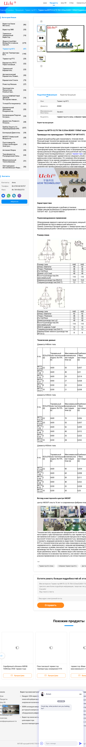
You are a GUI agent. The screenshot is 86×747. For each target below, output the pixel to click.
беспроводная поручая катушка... (14, 116)
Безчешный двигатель (14, 133)
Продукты (3, 699)
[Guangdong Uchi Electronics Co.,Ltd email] (3, 195)
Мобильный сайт (6, 715)
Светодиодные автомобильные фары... (14, 167)
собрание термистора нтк (68, 566)
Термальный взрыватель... (14, 69)
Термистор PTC (14, 59)
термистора (77, 154)
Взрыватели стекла (14, 80)
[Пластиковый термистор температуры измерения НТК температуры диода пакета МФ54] (51, 647)
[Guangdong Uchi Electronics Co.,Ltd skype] (14, 195)
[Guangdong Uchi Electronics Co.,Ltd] (10, 3)
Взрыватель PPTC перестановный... (14, 63)
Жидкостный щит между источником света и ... (14, 43)
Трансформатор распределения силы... (14, 155)
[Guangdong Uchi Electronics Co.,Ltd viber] (19, 195)
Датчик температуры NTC (14, 54)
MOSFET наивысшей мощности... (14, 137)
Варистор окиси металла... (14, 24)
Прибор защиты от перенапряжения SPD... (14, 128)
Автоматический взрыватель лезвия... (14, 75)
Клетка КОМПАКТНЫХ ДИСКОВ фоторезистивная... (14, 97)
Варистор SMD (14, 29)
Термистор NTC (14, 49)
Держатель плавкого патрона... (14, 122)
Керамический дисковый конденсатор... (14, 109)
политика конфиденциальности (8, 719)
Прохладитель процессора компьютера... (14, 90)
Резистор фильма (14, 84)
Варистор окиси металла (30, 692)
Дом (1, 696)
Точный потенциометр (14, 103)
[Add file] (41, 743)
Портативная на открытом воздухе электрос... (14, 144)
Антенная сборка (14, 150)
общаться (14, 201)
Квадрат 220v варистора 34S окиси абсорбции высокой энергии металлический (33, 699)
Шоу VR (2, 702)
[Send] (80, 743)
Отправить (50, 605)
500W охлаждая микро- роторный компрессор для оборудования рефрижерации (33, 710)
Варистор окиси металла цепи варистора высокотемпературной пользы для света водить (32, 720)
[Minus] (80, 694)
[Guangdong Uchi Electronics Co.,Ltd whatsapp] (8, 195)
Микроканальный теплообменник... (14, 161)
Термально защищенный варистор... (14, 35)
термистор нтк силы (46, 566)
